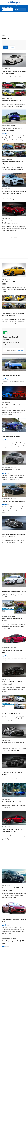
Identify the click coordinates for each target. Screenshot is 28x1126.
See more (21, 43)
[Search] (25, 2)
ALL (6, 47)
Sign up (20, 350)
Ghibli (12, 47)
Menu (3, 2)
